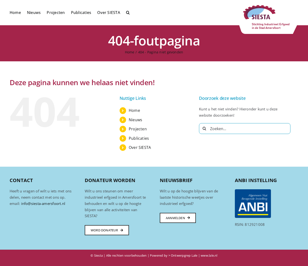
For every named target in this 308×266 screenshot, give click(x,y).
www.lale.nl (209, 255)
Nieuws (135, 119)
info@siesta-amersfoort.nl (43, 203)
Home (134, 110)
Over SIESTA (140, 147)
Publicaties (139, 138)
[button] (128, 12)
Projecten (138, 129)
